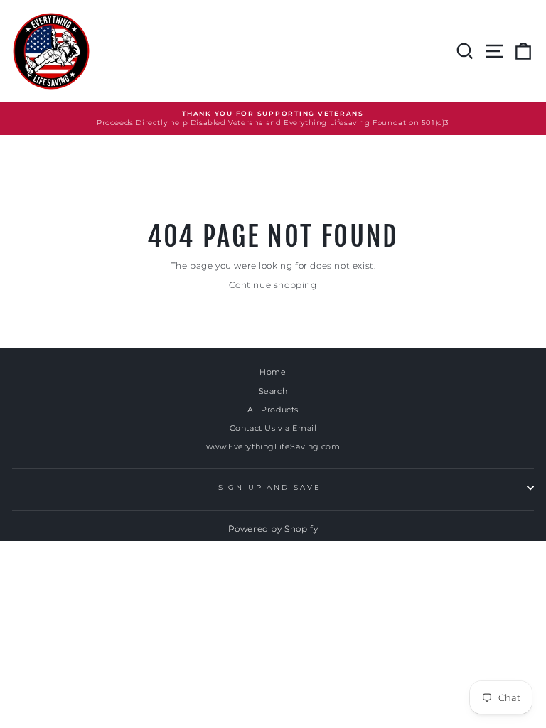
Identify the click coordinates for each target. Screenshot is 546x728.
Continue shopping (272, 284)
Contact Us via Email (273, 428)
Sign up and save (269, 487)
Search (273, 391)
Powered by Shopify (273, 528)
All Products (273, 409)
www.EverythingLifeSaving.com (273, 446)
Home (272, 372)
